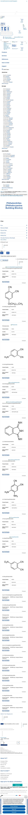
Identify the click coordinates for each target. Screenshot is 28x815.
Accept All (14, 812)
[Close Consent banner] (26, 797)
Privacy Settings (14, 806)
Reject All (14, 809)
